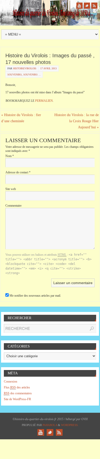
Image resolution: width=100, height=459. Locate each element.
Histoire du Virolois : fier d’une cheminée (21, 118)
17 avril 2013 (48, 68)
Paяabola (50, 425)
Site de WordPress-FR (17, 399)
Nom (9, 156)
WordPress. (69, 425)
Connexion (10, 381)
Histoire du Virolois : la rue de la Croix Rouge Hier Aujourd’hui (76, 121)
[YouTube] (79, 6)
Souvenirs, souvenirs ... (24, 74)
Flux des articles (17, 387)
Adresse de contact (18, 172)
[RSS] (94, 6)
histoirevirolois (24, 68)
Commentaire (13, 205)
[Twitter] (87, 6)
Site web (10, 189)
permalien (44, 101)
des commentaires (18, 393)
